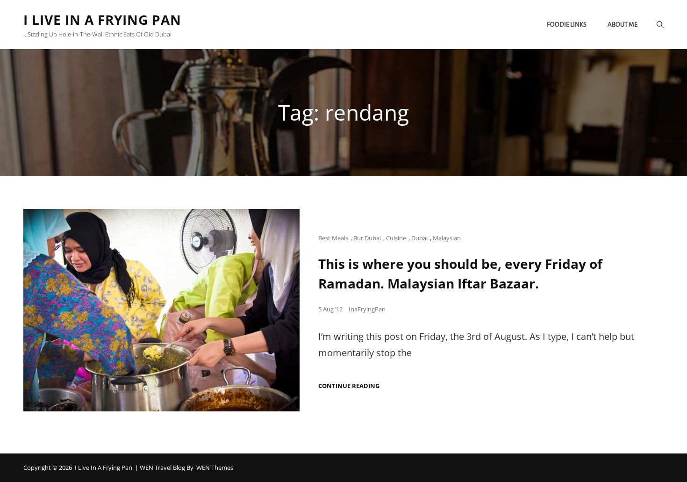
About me (622, 24)
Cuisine (396, 238)
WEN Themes (214, 467)
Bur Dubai (367, 238)
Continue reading (348, 386)
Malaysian (447, 238)
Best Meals (333, 238)
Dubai (419, 238)
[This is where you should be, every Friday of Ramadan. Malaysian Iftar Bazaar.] (161, 310)
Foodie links (567, 24)
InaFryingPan (367, 309)
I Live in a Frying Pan (102, 20)
